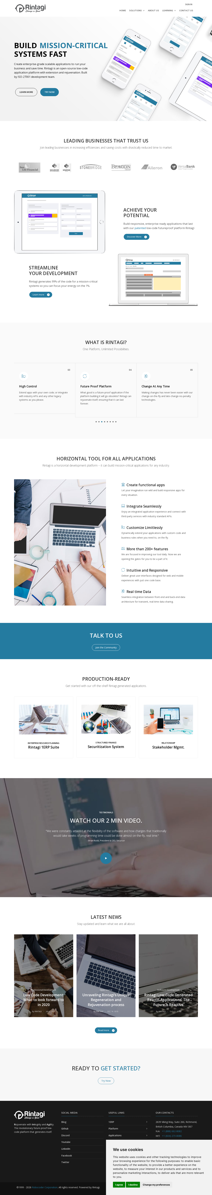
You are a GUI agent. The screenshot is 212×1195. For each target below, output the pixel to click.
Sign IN (188, 4)
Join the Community (106, 647)
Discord (65, 1135)
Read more (104, 1030)
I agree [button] (119, 1184)
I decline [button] (133, 1184)
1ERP (111, 1122)
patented (140, 228)
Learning (167, 10)
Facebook (66, 1155)
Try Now (49, 92)
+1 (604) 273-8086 (171, 1135)
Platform (113, 1128)
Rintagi (38, 1011)
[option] (29, 167)
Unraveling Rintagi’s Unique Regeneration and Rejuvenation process (106, 1000)
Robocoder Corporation (44, 1187)
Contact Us (186, 10)
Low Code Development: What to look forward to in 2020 (43, 1000)
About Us (153, 10)
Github (64, 1128)
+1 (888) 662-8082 (171, 1131)
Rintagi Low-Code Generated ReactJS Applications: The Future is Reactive (168, 1000)
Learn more (39, 294)
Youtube (65, 1142)
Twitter (65, 1162)
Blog (63, 1122)
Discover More (134, 236)
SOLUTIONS (135, 10)
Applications (115, 1135)
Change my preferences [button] (156, 1184)
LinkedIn (65, 1148)
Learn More (26, 92)
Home (122, 10)
